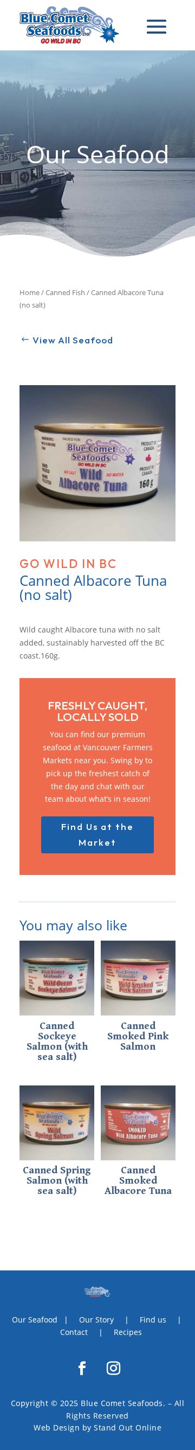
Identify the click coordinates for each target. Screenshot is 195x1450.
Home (30, 292)
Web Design (57, 1427)
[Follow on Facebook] (81, 1368)
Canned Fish (65, 292)
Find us (153, 1319)
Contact (74, 1332)
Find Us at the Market (97, 834)
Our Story (96, 1319)
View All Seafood (72, 340)
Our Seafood (34, 1319)
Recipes (128, 1332)
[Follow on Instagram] (113, 1368)
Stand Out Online (127, 1427)
